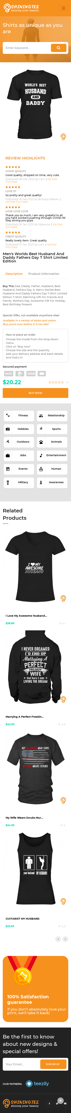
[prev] (58, 939)
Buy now (35, 393)
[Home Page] (21, 8)
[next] (65, 939)
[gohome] (60, 1100)
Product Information (43, 274)
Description (14, 274)
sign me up (53, 1064)
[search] (58, 48)
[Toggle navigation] (63, 8)
